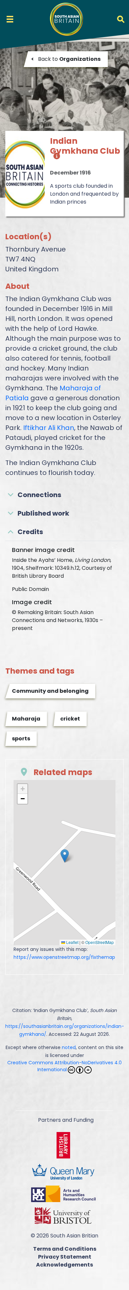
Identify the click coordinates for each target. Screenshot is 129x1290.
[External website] (65, 1145)
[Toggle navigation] (10, 19)
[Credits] (55, 159)
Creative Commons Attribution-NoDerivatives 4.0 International (64, 1066)
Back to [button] (66, 59)
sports (21, 738)
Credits (30, 531)
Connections (39, 494)
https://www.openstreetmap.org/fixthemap (64, 957)
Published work (43, 513)
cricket (70, 719)
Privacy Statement (64, 1257)
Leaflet (71, 942)
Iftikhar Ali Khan (48, 427)
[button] (65, 856)
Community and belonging (50, 691)
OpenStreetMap (99, 942)
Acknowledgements (64, 1265)
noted (69, 1047)
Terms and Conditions (64, 1249)
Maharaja (26, 719)
